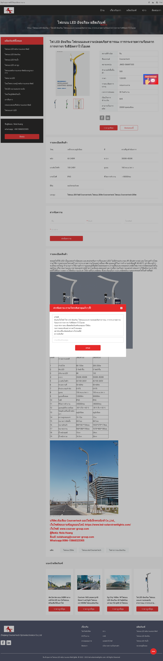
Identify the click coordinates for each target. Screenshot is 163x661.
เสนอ (88, 348)
